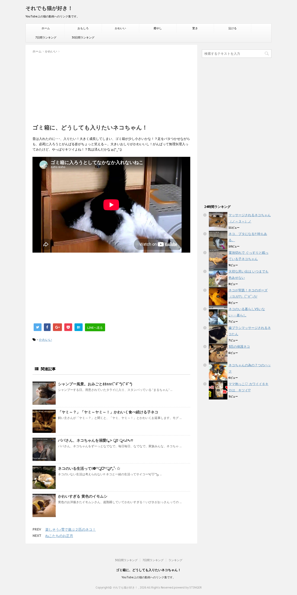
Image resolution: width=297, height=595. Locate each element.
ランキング (175, 560)
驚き (195, 28)
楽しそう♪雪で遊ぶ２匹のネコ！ (70, 529)
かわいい (120, 28)
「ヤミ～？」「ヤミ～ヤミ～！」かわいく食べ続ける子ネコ (108, 412)
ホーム (46, 28)
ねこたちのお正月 (59, 536)
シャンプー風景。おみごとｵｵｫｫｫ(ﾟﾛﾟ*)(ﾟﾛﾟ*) (95, 384)
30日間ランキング (83, 37)
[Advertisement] (111, 87)
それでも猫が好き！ (49, 8)
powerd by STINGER (188, 587)
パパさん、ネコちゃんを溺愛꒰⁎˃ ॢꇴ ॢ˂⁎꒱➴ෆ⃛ (95, 440)
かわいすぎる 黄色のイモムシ (82, 496)
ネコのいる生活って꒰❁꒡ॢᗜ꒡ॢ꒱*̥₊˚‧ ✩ (89, 468)
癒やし (158, 28)
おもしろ (83, 28)
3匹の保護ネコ (239, 346)
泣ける (232, 28)
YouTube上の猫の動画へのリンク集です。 (148, 577)
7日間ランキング (45, 37)
